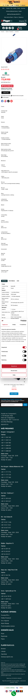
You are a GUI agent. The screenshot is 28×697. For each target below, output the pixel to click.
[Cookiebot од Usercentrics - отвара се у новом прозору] (20, 321)
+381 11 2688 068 (6, 448)
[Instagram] (6, 28)
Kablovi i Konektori (9, 31)
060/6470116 (4, 424)
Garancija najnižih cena (7, 657)
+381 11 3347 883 (6, 443)
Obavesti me (5, 92)
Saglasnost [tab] (5, 324)
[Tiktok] (9, 28)
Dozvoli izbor (14, 370)
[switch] (24, 351)
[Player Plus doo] (6, 21)
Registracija (4, 636)
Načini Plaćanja (5, 623)
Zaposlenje (23, 8)
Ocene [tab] (18, 280)
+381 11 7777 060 (6, 477)
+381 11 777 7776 (6, 472)
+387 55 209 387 (5, 551)
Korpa (2, 633)
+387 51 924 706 (5, 575)
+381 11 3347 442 (6, 437)
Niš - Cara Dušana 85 (6, 517)
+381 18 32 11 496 (6, 522)
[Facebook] (3, 28)
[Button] (25, 24)
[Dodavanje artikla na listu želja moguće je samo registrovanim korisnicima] (24, 378)
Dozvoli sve (14, 366)
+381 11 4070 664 (6, 599)
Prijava (3, 639)
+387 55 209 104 (5, 549)
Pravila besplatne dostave (8, 626)
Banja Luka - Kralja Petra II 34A (9, 570)
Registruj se (21, 17)
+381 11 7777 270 (6, 475)
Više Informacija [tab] (12, 280)
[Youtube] (12, 28)
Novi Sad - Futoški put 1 (7, 493)
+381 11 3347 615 (6, 440)
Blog (11, 8)
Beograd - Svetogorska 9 (7, 432)
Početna (2, 31)
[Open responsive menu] (25, 21)
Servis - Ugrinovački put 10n (8, 591)
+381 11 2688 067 (6, 445)
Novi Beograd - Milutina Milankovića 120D (12, 466)
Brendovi (8, 8)
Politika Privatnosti (6, 618)
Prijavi (25, 404)
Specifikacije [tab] (4, 280)
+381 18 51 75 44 (6, 525)
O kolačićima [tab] (23, 324)
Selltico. (16, 682)
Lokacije (14, 8)
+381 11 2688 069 (6, 451)
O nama (18, 8)
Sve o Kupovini (5, 620)
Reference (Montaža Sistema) (12, 11)
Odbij (14, 375)
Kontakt (20, 11)
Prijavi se (16, 17)
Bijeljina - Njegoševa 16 (7, 543)
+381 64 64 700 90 (6, 596)
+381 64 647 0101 (6, 527)
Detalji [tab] (14, 324)
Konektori (17, 31)
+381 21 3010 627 (6, 501)
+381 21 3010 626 (6, 498)
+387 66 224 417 (5, 554)
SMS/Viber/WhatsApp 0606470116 (14, 14)
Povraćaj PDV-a (5, 615)
